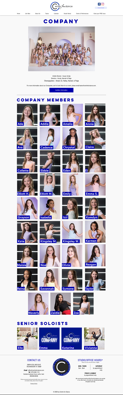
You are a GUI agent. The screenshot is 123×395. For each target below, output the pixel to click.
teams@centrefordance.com (87, 86)
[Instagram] (102, 4)
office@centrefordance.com (36, 370)
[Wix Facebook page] (99, 4)
